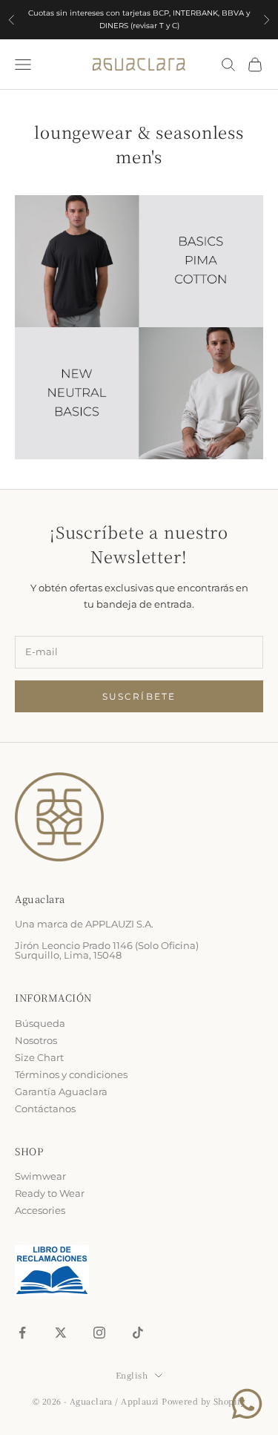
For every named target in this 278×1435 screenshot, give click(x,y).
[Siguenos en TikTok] (137, 1332)
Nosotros (36, 1040)
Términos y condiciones (71, 1074)
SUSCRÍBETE (139, 696)
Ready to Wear (50, 1193)
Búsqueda (40, 1023)
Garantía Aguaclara (61, 1091)
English (132, 1375)
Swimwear (40, 1176)
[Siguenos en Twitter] (60, 1332)
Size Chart (39, 1057)
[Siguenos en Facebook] (22, 1332)
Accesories (40, 1210)
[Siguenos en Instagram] (99, 1332)
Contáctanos (45, 1108)
